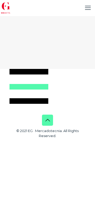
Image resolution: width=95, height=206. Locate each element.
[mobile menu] (87, 7)
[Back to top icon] (47, 120)
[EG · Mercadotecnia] (6, 8)
